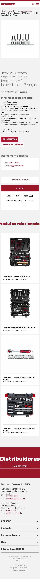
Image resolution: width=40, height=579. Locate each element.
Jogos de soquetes (25, 11)
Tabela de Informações (20, 180)
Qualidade (6, 528)
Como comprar (10, 139)
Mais (3, 542)
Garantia (20, 188)
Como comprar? (20, 466)
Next (35, 36)
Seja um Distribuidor (13, 145)
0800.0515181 (14, 163)
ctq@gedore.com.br (16, 166)
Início (3, 11)
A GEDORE (6, 521)
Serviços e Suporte (10, 535)
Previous (5, 36)
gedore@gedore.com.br (15, 499)
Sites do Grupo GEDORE (12, 549)
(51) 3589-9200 (12, 496)
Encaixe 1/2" (11, 11)
